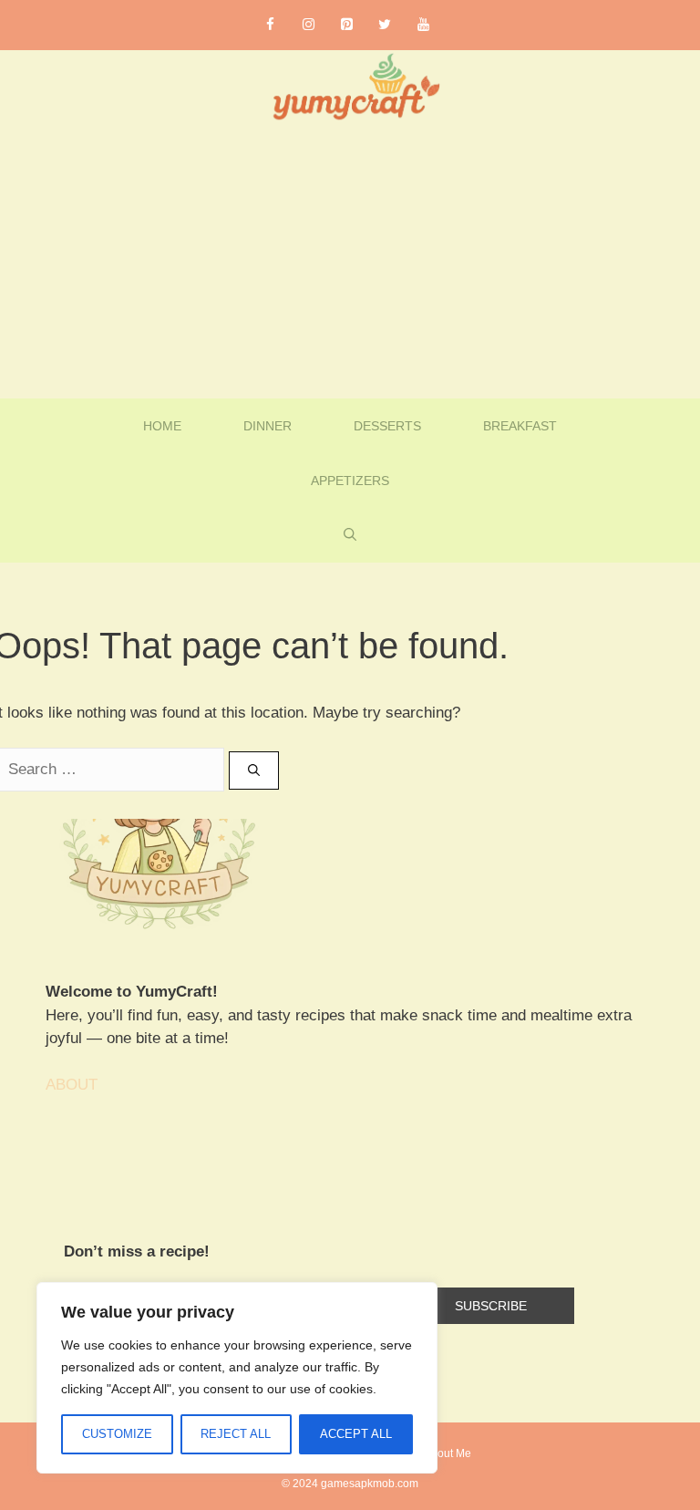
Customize (117, 1434)
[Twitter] (384, 25)
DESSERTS (387, 426)
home (162, 426)
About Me (447, 1453)
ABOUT (72, 1084)
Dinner (267, 426)
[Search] (254, 770)
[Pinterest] (346, 25)
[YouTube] (422, 25)
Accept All (356, 1434)
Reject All (236, 1434)
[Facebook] (269, 25)
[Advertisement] (350, 261)
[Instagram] (308, 25)
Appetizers (350, 480)
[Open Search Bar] (350, 535)
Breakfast (520, 426)
